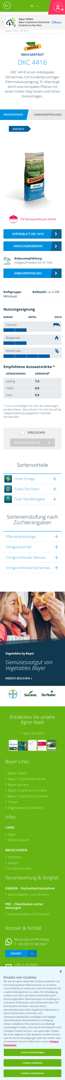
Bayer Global (17, 773)
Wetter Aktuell (18, 840)
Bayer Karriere (18, 784)
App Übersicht (33, 733)
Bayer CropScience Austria (27, 790)
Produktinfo (13, 114)
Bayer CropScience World (27, 779)
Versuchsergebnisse (27, 246)
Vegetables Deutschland (26, 807)
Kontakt (16, 953)
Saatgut (13, 863)
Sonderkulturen (19, 868)
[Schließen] (3, 22)
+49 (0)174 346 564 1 (33, 944)
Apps (11, 834)
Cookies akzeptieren (32, 1073)
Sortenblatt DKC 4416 (28, 234)
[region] (32, 1023)
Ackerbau (15, 857)
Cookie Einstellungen (32, 1052)
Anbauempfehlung (48, 114)
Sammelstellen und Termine (28, 894)
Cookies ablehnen (32, 1062)
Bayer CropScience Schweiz (28, 796)
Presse (13, 802)
